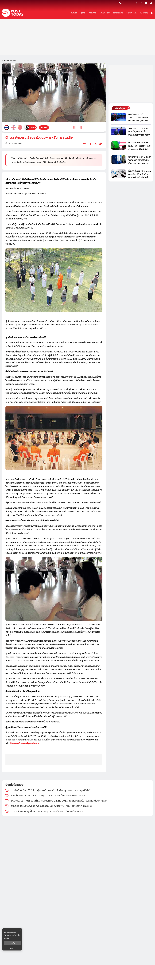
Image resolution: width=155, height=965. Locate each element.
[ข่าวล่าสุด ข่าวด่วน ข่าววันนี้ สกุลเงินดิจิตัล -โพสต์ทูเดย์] (13, 12)
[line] (100, 144)
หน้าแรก (5, 60)
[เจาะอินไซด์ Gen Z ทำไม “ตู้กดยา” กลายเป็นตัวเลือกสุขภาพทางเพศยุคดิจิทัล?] (118, 159)
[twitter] (95, 144)
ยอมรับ (12, 943)
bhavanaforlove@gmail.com (24, 743)
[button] (151, 12)
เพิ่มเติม (6, 938)
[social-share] (131, 2)
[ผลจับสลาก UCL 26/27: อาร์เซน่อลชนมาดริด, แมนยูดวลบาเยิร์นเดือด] (118, 117)
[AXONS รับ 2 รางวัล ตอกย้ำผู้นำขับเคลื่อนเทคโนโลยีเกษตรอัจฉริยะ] (118, 131)
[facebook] (91, 144)
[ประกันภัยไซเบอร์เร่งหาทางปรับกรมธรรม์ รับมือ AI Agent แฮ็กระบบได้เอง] (118, 145)
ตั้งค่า (12, 948)
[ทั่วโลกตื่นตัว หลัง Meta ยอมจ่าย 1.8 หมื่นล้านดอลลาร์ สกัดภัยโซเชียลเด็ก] (118, 173)
